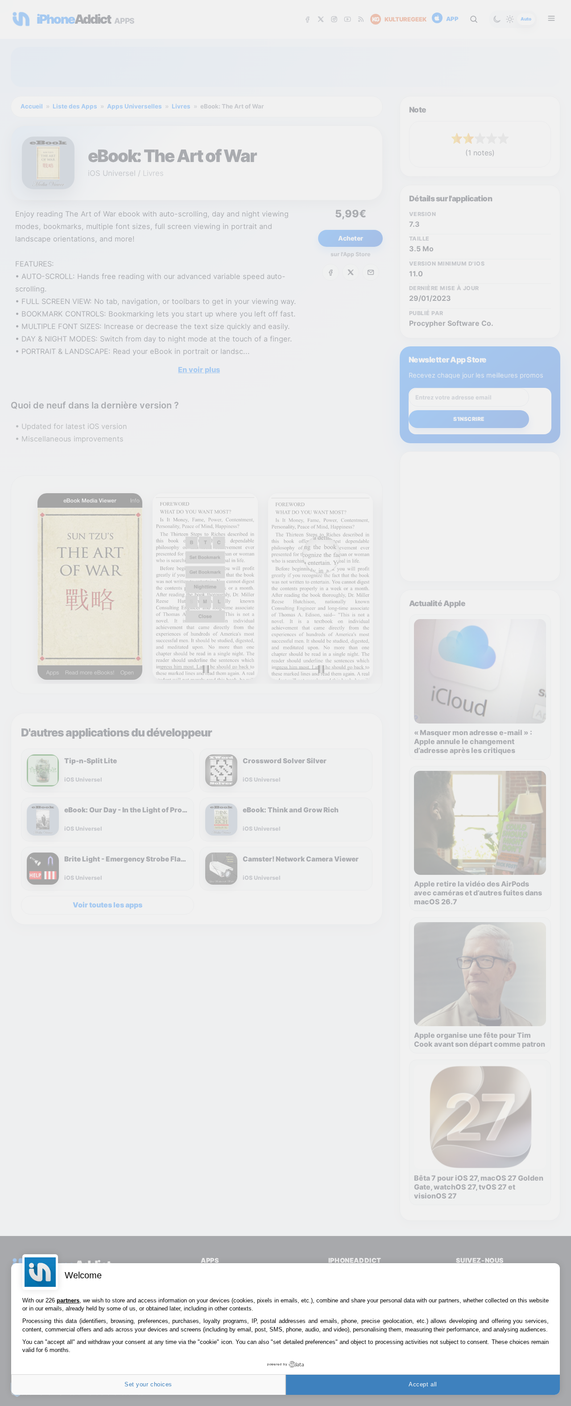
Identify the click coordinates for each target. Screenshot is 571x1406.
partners (68, 1300)
